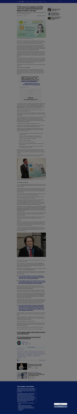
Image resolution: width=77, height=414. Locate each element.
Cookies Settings (60, 406)
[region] (38, 397)
